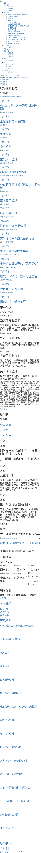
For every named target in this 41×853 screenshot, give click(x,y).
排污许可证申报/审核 (14, 32)
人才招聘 (10, 60)
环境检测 (6, 12)
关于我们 (5, 604)
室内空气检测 (12, 28)
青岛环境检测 (10, 77)
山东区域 (10, 53)
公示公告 (10, 68)
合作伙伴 (10, 9)
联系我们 (6, 70)
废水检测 (16, 77)
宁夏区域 (10, 57)
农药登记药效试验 (13, 41)
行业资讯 (10, 66)
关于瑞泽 (6, 5)
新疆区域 (10, 55)
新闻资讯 (5, 843)
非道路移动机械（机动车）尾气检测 (18, 26)
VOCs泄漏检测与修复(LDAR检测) (17, 14)
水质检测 (10, 18)
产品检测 (6, 45)
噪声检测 (10, 20)
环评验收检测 (12, 30)
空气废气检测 (12, 22)
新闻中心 (6, 62)
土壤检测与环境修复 (14, 16)
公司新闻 (10, 64)
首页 (5, 3)
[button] (2, 426)
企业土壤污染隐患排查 (14, 35)
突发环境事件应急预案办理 (16, 34)
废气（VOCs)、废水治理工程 (16, 39)
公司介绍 (10, 7)
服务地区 (6, 51)
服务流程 (10, 11)
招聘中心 (6, 59)
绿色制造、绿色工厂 (14, 43)
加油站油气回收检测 (14, 24)
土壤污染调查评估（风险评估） (17, 37)
